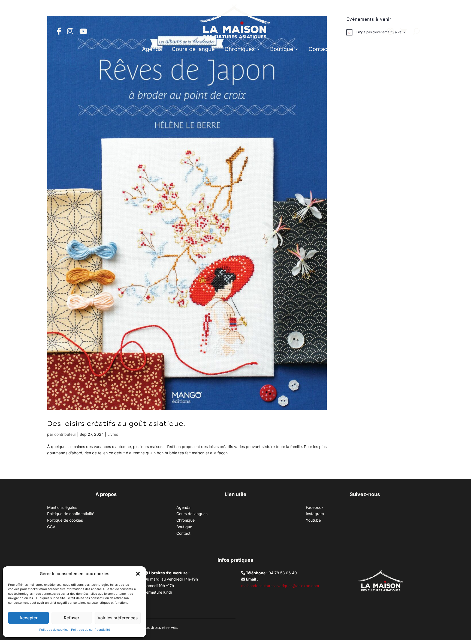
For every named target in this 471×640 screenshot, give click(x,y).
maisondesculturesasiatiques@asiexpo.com (280, 585)
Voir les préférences (118, 617)
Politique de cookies (53, 630)
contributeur (65, 434)
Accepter (28, 617)
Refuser (71, 617)
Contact (319, 49)
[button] (138, 573)
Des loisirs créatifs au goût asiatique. (116, 423)
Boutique (281, 49)
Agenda (152, 49)
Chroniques (240, 49)
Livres (112, 434)
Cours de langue (193, 49)
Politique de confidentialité (90, 630)
